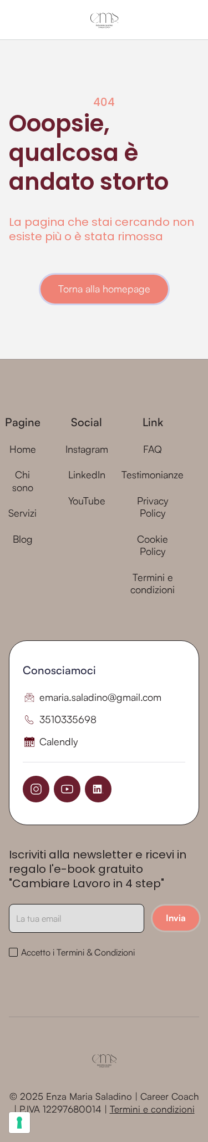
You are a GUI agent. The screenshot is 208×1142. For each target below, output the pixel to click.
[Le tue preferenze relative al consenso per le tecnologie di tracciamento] (19, 1122)
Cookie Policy (152, 545)
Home (22, 449)
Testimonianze (152, 474)
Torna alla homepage (104, 288)
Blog (23, 539)
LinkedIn (86, 474)
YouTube (86, 500)
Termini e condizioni (152, 583)
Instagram (86, 449)
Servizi (22, 513)
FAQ (152, 449)
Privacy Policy (152, 506)
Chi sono (22, 480)
